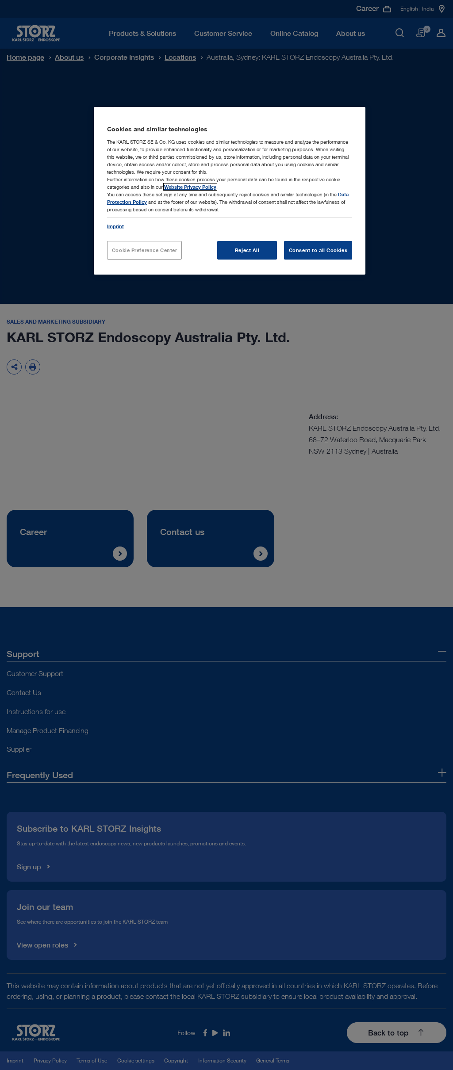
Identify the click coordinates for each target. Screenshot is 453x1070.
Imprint (115, 226)
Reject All (247, 250)
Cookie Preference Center (144, 250)
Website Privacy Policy (190, 187)
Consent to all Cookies (318, 250)
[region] (229, 191)
